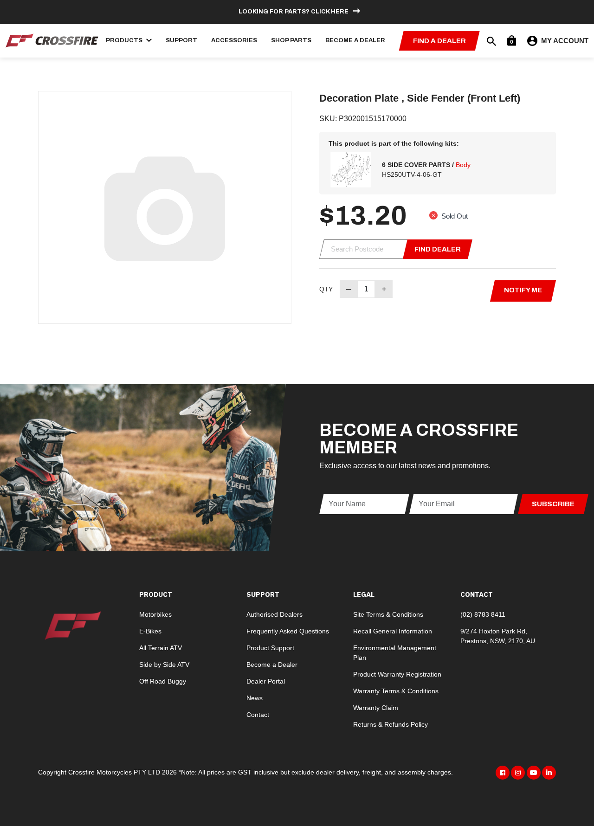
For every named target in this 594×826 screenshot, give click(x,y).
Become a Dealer (355, 40)
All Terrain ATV (160, 648)
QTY (326, 289)
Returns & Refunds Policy (390, 724)
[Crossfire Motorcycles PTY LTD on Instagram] (518, 773)
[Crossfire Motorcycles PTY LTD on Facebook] (503, 773)
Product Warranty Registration (397, 674)
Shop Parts (291, 40)
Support (181, 40)
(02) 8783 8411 (482, 614)
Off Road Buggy (162, 681)
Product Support (270, 648)
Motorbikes (155, 614)
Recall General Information (392, 631)
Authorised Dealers (274, 614)
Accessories (234, 40)
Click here (330, 11)
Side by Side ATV (164, 664)
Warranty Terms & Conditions (396, 691)
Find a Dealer (439, 41)
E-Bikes (150, 631)
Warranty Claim (375, 707)
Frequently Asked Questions (287, 631)
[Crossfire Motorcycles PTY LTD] (52, 40)
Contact (257, 714)
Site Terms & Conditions (388, 614)
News (254, 698)
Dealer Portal (265, 681)
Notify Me (523, 290)
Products (125, 40)
